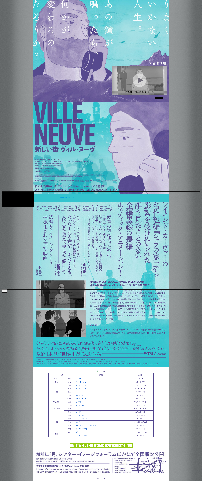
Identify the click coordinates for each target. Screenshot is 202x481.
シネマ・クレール (81, 435)
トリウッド (79, 395)
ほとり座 (78, 412)
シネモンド (79, 409)
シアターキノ (80, 378)
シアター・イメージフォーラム (86, 385)
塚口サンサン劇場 (81, 429)
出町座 (78, 422)
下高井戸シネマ (81, 388)
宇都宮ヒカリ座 (81, 399)
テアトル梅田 (80, 415)
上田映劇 (78, 402)
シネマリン (79, 392)
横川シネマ (79, 432)
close (4, 291)
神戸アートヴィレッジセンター (86, 425)
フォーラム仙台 (81, 382)
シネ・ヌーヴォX (81, 419)
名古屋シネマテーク (82, 405)
